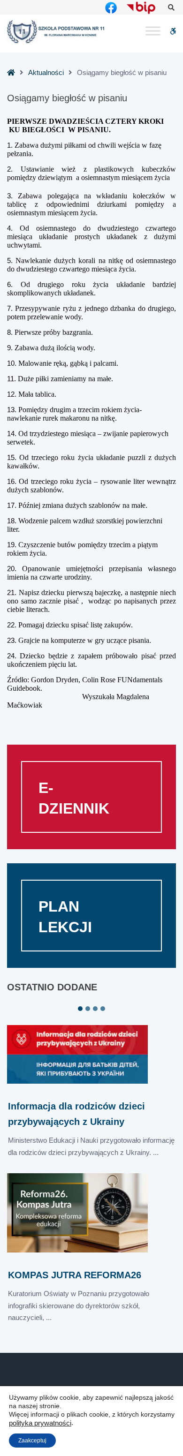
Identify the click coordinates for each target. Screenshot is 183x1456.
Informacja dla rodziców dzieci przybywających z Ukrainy (76, 1114)
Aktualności (46, 72)
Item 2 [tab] (87, 1008)
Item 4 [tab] (102, 1008)
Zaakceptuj (32, 1440)
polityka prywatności (40, 1423)
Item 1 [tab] (80, 1008)
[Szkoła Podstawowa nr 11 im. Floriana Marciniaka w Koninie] (56, 31)
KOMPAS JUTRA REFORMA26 (74, 1275)
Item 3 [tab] (95, 1008)
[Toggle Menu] (152, 31)
